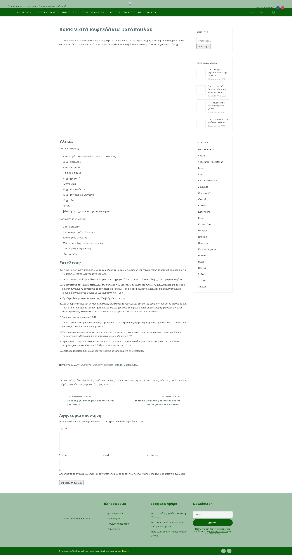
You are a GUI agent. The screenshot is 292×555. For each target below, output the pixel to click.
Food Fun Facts (147, 12)
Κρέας (201, 217)
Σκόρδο (63, 384)
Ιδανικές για (97, 12)
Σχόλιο (63, 428)
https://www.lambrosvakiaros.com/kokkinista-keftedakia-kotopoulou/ (102, 364)
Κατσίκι (202, 205)
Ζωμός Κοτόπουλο (104, 380)
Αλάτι (71, 380)
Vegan (201, 155)
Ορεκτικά (42, 12)
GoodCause (123, 551)
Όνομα (63, 455)
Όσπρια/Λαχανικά (207, 249)
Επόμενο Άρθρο (158, 400)
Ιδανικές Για (204, 199)
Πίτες (76, 12)
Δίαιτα (201, 174)
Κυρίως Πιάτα (24, 12)
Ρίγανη (182, 380)
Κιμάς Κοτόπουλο (124, 380)
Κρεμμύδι (141, 380)
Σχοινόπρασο (76, 384)
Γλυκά (85, 12)
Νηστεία (202, 236)
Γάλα (78, 380)
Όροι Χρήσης (113, 518)
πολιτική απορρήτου (218, 531)
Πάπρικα (164, 380)
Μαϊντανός (153, 380)
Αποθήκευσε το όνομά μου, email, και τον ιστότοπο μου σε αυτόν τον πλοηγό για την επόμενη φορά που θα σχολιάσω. (122, 473)
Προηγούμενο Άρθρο (90, 400)
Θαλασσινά (204, 192)
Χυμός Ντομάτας (105, 384)
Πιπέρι (174, 380)
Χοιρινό (202, 286)
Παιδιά (202, 255)
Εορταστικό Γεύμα (207, 180)
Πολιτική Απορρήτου (118, 523)
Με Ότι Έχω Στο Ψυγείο (122, 12)
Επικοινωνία (113, 528)
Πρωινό (202, 267)
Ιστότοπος (153, 455)
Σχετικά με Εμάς (115, 513)
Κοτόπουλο (204, 211)
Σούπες (66, 12)
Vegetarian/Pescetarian (210, 161)
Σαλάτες (54, 12)
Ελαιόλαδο (87, 380)
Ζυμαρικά (203, 186)
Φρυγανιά (89, 384)
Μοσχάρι (203, 230)
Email (107, 455)
